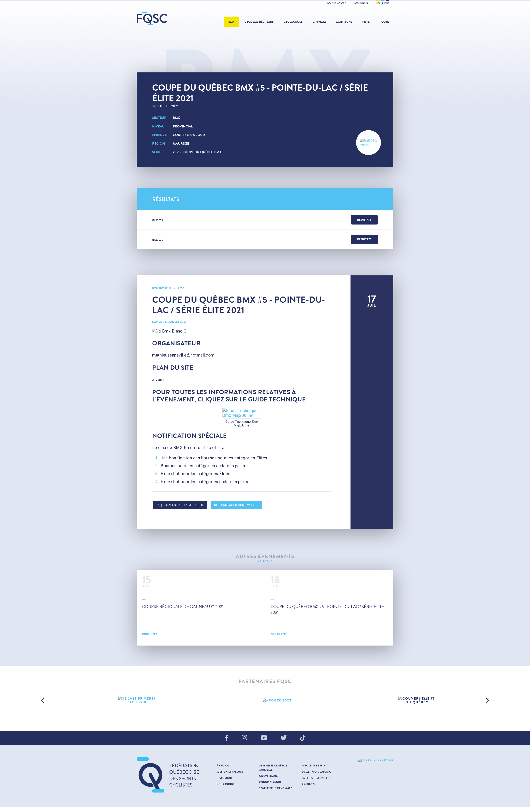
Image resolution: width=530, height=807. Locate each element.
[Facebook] (227, 738)
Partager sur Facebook (184, 505)
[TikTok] (302, 738)
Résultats (364, 220)
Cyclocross (293, 22)
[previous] (43, 700)
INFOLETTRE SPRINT (314, 765)
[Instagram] (244, 738)
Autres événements (265, 556)
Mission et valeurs (230, 772)
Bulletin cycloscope (316, 772)
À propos (223, 765)
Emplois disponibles (316, 778)
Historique (225, 778)
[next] (486, 700)
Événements (162, 288)
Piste (366, 22)
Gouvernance (269, 776)
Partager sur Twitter (240, 505)
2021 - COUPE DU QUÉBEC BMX (197, 152)
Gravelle (319, 22)
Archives (308, 784)
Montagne (344, 22)
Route (384, 22)
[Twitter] (283, 738)
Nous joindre (226, 784)
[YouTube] (264, 738)
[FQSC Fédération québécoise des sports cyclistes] (162, 18)
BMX (231, 22)
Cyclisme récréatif (259, 22)
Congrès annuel (271, 782)
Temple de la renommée (275, 788)
